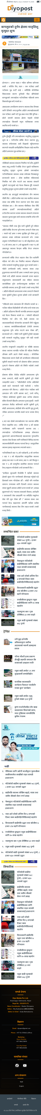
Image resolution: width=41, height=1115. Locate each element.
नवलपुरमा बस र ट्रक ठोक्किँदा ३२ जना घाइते (26, 613)
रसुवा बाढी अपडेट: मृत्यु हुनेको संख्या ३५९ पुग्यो (23, 697)
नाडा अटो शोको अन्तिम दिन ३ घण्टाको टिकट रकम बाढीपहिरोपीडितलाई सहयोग (28, 579)
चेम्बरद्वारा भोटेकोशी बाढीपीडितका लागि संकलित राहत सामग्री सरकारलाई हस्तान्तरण (28, 565)
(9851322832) (29, 1009)
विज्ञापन (33, 1099)
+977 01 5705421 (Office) (24, 1033)
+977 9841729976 (21, 1041)
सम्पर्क (16, 1105)
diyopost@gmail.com (24, 1028)
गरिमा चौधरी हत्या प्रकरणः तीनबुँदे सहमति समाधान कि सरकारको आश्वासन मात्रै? (25, 660)
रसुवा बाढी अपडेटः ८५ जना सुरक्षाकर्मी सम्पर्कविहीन (25, 672)
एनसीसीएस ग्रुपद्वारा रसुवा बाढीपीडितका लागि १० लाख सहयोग (28, 603)
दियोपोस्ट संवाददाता (15, 42)
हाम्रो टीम (26, 1105)
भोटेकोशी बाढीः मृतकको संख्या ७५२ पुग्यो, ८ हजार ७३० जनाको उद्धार (22, 854)
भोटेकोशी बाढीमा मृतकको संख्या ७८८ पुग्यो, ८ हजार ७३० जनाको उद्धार (27, 540)
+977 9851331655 (21, 1048)
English (21, 1086)
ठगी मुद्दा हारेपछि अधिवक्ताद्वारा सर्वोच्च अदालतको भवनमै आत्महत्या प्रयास (25, 644)
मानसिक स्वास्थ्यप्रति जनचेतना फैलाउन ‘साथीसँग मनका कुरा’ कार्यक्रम (25, 685)
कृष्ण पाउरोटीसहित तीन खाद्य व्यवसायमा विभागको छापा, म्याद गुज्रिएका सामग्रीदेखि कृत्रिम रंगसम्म (26, 711)
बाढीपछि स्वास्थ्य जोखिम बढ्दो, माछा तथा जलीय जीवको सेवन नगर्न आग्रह (26, 552)
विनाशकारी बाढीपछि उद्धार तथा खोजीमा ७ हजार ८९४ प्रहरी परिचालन (27, 591)
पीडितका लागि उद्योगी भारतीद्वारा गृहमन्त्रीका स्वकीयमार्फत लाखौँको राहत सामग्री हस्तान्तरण (22, 775)
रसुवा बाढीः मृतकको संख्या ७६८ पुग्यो (27, 622)
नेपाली (21, 1082)
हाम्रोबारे (9, 1099)
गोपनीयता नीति (21, 1099)
